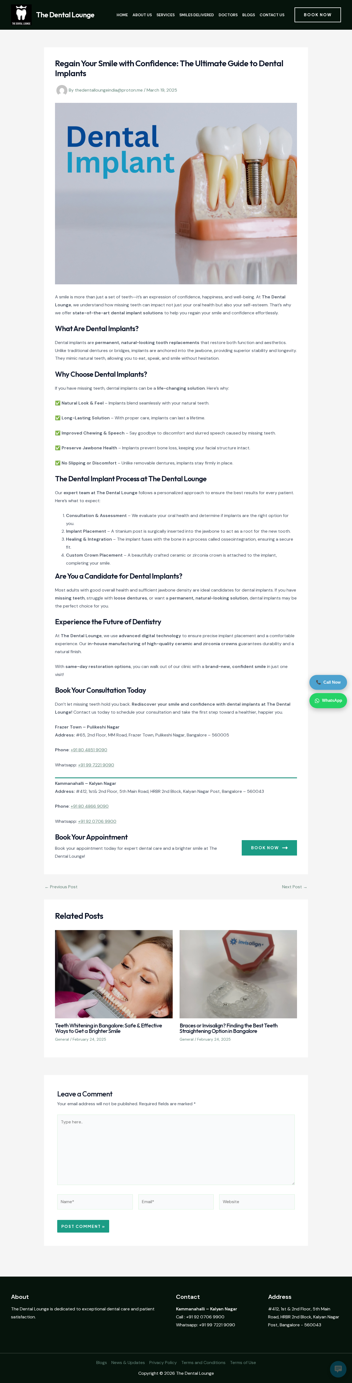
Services (165, 14)
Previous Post (61, 887)
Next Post (294, 887)
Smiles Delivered (196, 14)
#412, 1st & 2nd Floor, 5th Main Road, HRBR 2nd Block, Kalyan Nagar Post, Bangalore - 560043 (303, 1317)
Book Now (265, 847)
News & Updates (128, 1362)
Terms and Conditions (203, 1362)
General (62, 1039)
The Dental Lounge (65, 14)
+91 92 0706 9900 (97, 821)
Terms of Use (243, 1362)
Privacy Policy (163, 1362)
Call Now (328, 682)
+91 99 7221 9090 (96, 765)
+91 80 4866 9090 (90, 806)
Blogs (248, 14)
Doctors (228, 14)
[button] (318, 14)
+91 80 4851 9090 (89, 750)
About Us (142, 14)
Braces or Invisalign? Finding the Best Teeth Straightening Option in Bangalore (228, 1028)
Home (122, 14)
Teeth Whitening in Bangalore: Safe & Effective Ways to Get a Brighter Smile (108, 1028)
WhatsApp (332, 700)
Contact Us (272, 14)
